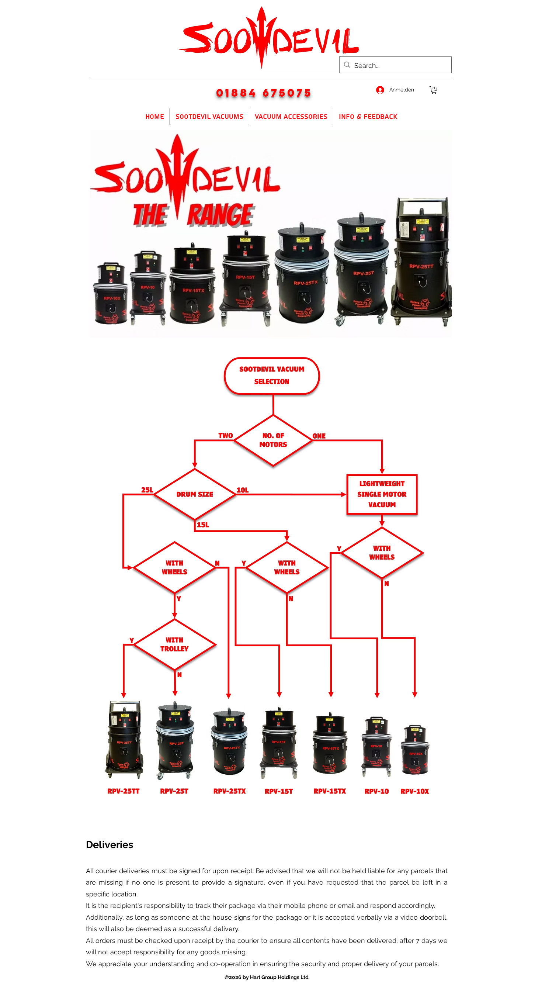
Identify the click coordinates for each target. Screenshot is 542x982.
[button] (434, 90)
